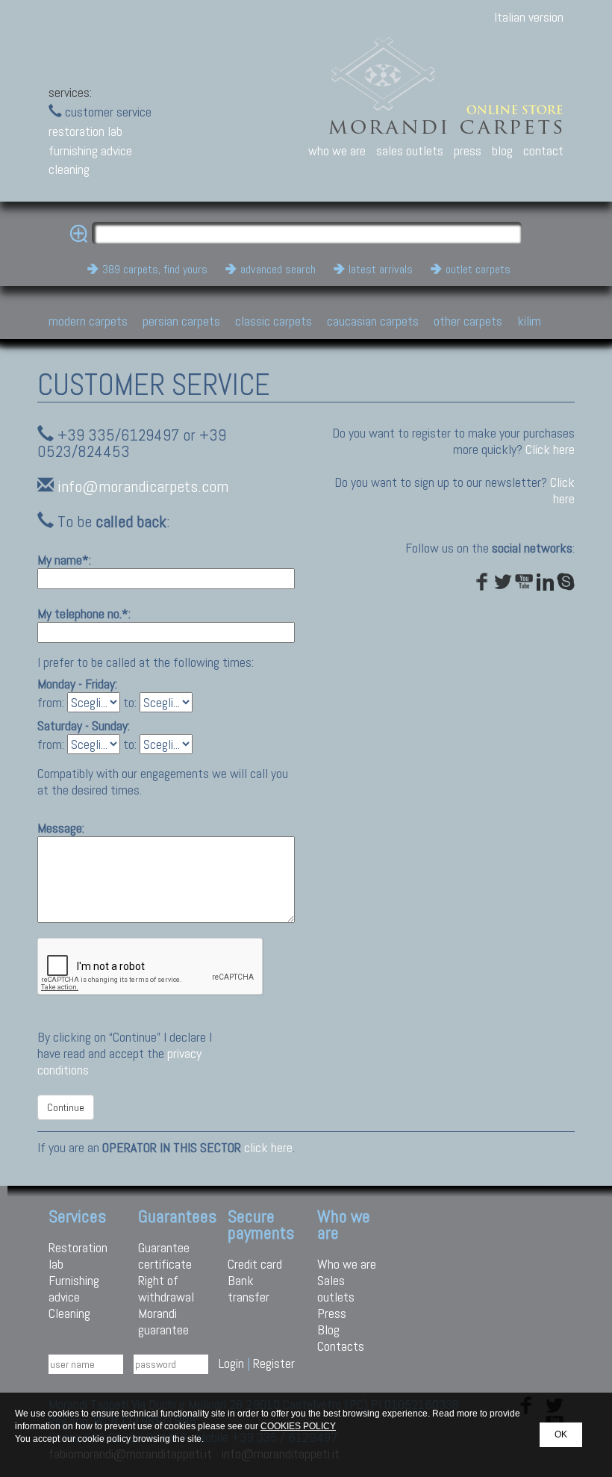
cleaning (69, 169)
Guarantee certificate (165, 1255)
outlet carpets (478, 269)
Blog (328, 1329)
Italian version (528, 16)
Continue (65, 1107)
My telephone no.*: (84, 613)
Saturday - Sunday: (83, 725)
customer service (107, 111)
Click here (550, 449)
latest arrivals (381, 269)
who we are (337, 150)
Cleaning (69, 1313)
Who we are (346, 1263)
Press (331, 1313)
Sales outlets (336, 1288)
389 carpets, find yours (154, 269)
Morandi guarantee (163, 1321)
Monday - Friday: (77, 683)
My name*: (64, 559)
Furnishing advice (74, 1288)
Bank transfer (248, 1288)
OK (561, 1434)
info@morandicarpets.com (142, 486)
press (467, 150)
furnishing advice (90, 150)
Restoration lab (78, 1255)
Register (274, 1363)
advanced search (278, 269)
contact (543, 150)
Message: (60, 827)
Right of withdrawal (166, 1288)
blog (502, 150)
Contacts (340, 1346)
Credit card (255, 1263)
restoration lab (85, 131)
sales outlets (409, 150)
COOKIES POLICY (298, 1426)
